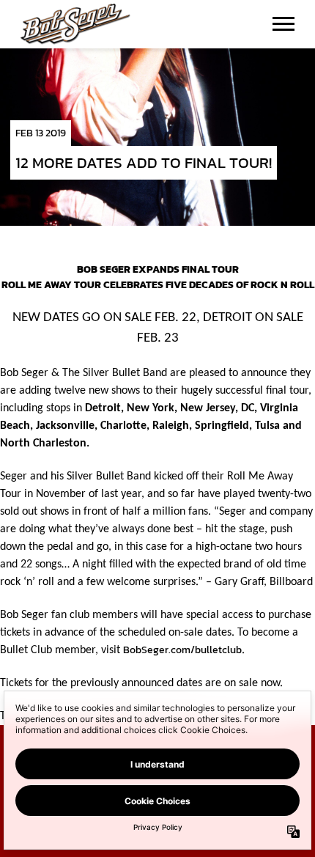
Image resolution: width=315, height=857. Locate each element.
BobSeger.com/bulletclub (182, 650)
